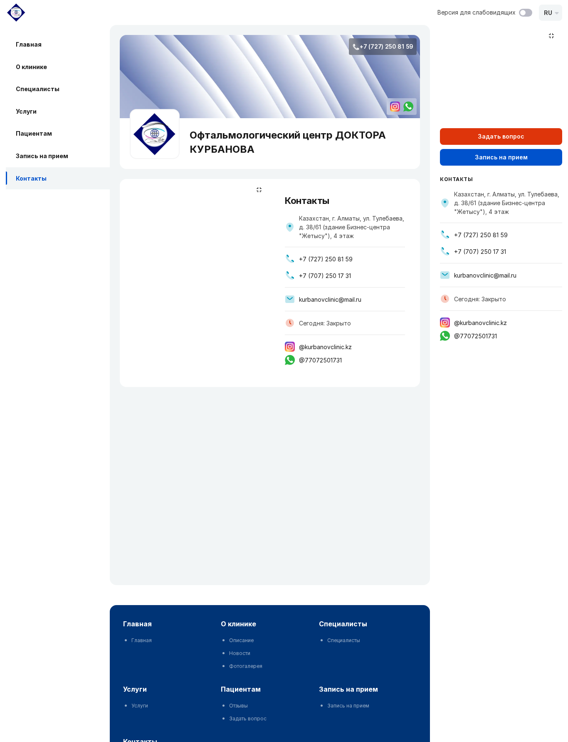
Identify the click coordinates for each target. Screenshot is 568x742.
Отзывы (238, 705)
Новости (239, 653)
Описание (241, 640)
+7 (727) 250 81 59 (386, 46)
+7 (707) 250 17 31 (325, 275)
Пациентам (34, 133)
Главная (29, 44)
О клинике (31, 66)
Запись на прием (42, 155)
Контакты (31, 178)
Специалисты (37, 88)
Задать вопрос (248, 718)
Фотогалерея (245, 666)
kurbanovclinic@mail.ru (330, 299)
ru (548, 12)
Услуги (26, 111)
